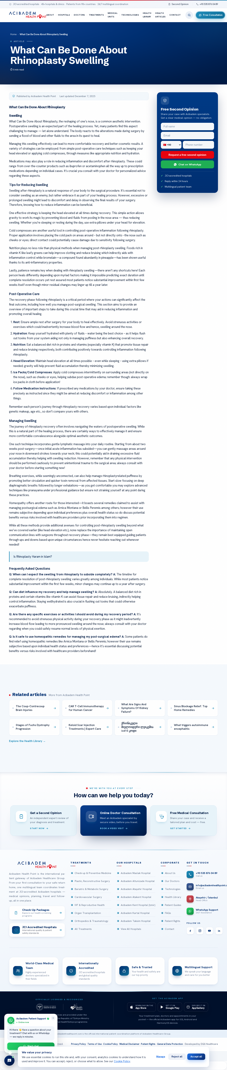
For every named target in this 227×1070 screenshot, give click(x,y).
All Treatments (83, 929)
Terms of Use (94, 1044)
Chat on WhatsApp (189, 164)
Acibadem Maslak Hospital (136, 873)
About (50, 14)
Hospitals (64, 14)
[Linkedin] (219, 930)
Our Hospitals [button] (129, 862)
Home (13, 34)
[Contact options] (9, 1060)
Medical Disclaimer (130, 1044)
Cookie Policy (110, 1044)
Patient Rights (172, 921)
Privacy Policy (78, 1044)
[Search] (189, 15)
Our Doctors (172, 881)
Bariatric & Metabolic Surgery (91, 889)
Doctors (79, 14)
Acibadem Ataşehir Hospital (136, 889)
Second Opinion (180, 4)
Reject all (176, 1056)
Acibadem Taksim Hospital (136, 921)
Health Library (147, 15)
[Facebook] (190, 930)
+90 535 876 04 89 (209, 4)
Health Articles (160, 15)
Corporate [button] (170, 862)
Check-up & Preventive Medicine (93, 873)
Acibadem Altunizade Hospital (138, 881)
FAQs (168, 913)
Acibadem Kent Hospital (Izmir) (138, 905)
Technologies (130, 14)
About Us (170, 873)
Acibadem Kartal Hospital (135, 913)
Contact (175, 14)
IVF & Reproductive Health (90, 905)
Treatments (96, 14)
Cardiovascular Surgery (88, 897)
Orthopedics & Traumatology (91, 921)
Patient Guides (173, 905)
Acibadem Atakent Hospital (136, 897)
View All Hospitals (131, 929)
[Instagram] (200, 930)
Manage (160, 1056)
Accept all (196, 1056)
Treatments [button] (80, 862)
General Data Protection (170, 1044)
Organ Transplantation (88, 913)
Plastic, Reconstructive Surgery (92, 881)
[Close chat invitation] (53, 1018)
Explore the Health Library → (27, 741)
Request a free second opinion (187, 154)
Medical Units (112, 15)
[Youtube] (209, 930)
